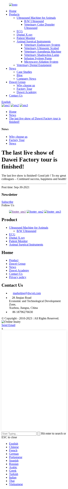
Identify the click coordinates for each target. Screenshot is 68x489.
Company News (26, 78)
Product (13, 260)
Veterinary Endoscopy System (42, 44)
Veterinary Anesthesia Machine (42, 51)
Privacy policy (17, 277)
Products (14, 14)
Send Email (8, 325)
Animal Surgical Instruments (34, 41)
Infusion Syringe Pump (38, 58)
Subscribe (7, 201)
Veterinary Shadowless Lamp (41, 55)
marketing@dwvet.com (27, 293)
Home (12, 11)
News (12, 68)
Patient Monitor (26, 38)
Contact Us (15, 95)
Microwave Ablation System (41, 61)
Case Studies (24, 71)
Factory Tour (24, 88)
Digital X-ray (24, 34)
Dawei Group (17, 82)
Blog (19, 75)
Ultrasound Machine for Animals (36, 17)
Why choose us (26, 85)
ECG (20, 31)
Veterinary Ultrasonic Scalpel (41, 48)
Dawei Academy (27, 92)
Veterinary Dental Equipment (34, 65)
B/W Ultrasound (34, 21)
